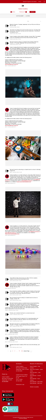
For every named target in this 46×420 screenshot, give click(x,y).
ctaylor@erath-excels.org (27, 180)
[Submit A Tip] (10, 409)
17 (19, 351)
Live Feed (28, 15)
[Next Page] (22, 351)
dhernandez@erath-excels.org (11, 64)
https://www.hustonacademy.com (24, 181)
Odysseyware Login (20, 384)
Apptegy (25, 418)
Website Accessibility (34, 386)
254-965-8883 (5, 381)
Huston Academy (20, 15)
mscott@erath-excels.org (34, 231)
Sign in (32, 11)
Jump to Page (26, 351)
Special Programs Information (30, 1)
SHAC (39, 1)
